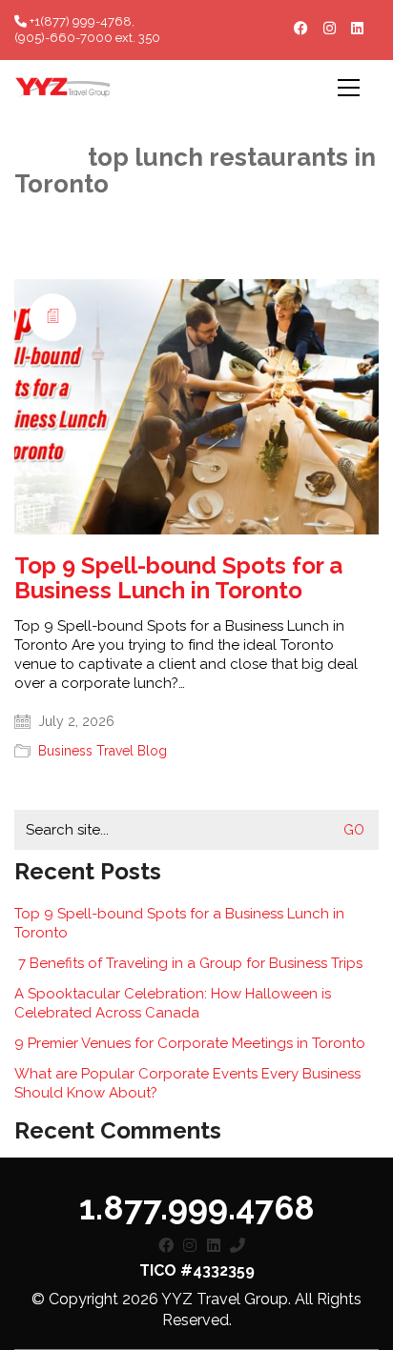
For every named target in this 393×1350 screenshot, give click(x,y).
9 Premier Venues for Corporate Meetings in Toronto (189, 1043)
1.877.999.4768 (197, 1207)
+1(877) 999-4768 (79, 21)
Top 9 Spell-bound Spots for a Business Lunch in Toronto (178, 579)
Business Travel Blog (102, 750)
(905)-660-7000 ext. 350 (87, 37)
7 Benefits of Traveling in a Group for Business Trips (188, 963)
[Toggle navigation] (349, 87)
